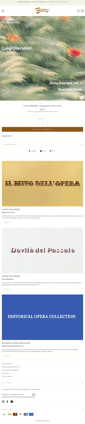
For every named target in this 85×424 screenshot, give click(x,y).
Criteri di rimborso (7, 376)
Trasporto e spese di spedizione (10, 370)
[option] (42, 2)
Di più (6, 222)
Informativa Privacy (7, 363)
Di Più (6, 355)
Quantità (42, 118)
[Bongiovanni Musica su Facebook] (7, 401)
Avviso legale (5, 373)
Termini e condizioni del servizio (10, 367)
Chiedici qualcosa (10, 144)
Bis (42, 103)
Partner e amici (8, 409)
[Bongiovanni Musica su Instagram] (3, 401)
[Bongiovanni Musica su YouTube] (12, 401)
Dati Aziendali (7, 382)
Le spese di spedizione (38, 111)
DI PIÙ (6, 289)
